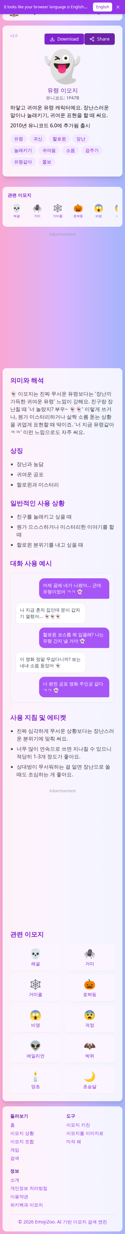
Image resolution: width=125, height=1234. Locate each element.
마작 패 (73, 1141)
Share (103, 39)
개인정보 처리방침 (28, 1188)
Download (68, 39)
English (102, 7)
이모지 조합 (22, 1141)
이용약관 (19, 1196)
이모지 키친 (78, 1125)
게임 (14, 1150)
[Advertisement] (62, 300)
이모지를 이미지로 (85, 1133)
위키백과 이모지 (26, 1205)
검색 (14, 1158)
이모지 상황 (22, 1133)
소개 (14, 1180)
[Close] (118, 7)
